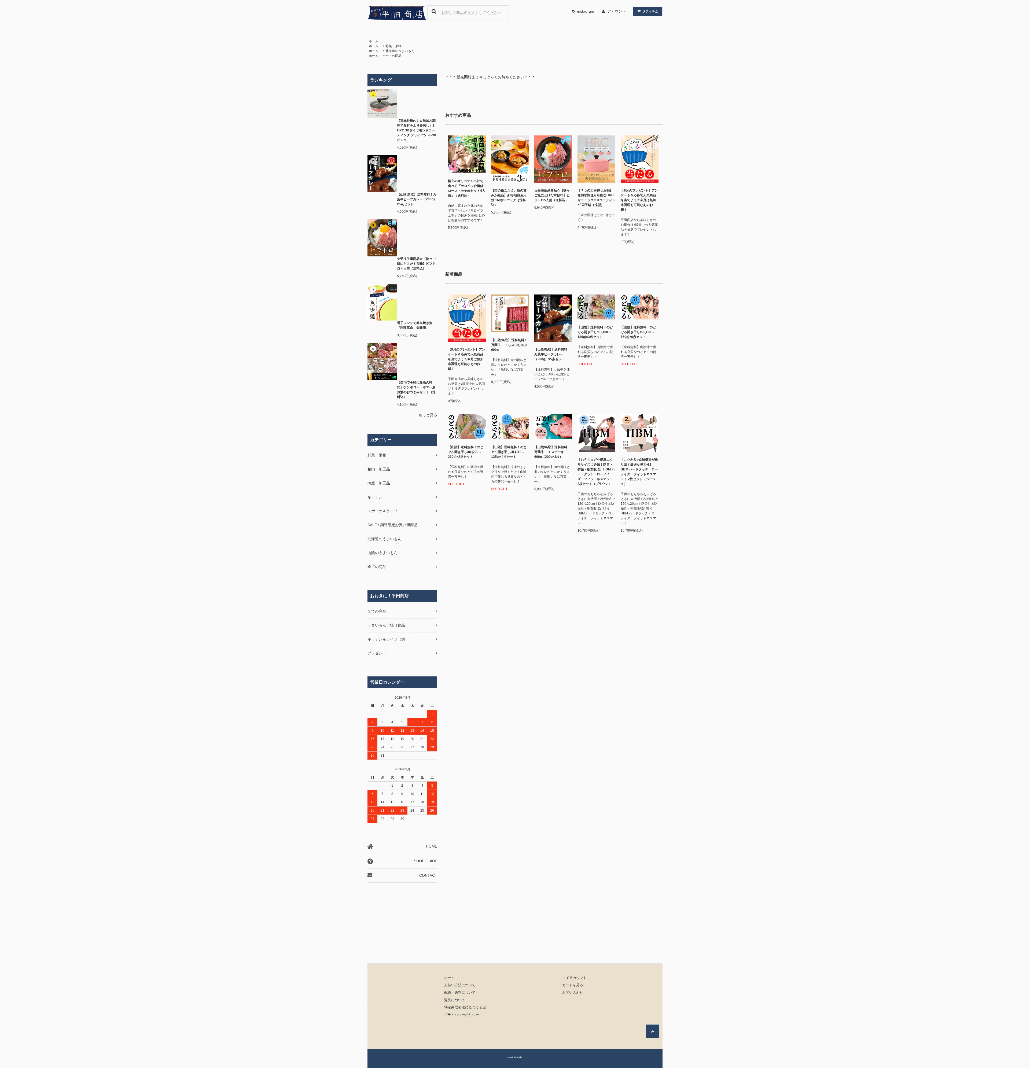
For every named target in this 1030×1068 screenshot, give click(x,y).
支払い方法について (460, 985)
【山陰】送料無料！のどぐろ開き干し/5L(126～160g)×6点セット (638, 332)
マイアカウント (574, 978)
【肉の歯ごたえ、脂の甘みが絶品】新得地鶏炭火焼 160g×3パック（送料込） (509, 198)
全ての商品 (393, 56)
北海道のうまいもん (399, 51)
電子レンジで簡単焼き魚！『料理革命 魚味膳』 (416, 325)
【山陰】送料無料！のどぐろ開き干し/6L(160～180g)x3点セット (595, 332)
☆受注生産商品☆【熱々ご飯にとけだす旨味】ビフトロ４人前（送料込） (416, 263)
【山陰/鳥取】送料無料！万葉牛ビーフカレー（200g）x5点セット (417, 199)
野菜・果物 (393, 46)
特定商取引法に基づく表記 (465, 1007)
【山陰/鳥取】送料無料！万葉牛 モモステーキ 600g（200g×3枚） (552, 452)
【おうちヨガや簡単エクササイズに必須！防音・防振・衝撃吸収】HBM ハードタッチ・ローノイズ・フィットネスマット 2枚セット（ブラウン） (596, 472)
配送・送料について (460, 993)
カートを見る (572, 985)
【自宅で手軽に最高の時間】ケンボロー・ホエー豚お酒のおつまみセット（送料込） (416, 390)
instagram (585, 11)
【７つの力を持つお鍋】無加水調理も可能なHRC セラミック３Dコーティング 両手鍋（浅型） (596, 198)
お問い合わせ (572, 993)
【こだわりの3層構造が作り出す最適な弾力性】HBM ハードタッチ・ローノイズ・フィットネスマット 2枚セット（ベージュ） (639, 472)
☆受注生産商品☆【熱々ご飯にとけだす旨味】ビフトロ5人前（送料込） (552, 195)
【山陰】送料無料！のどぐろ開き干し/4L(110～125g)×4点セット (509, 452)
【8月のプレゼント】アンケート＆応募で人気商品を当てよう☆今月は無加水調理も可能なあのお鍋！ (639, 200)
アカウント (616, 11)
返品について (454, 1000)
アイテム (650, 11)
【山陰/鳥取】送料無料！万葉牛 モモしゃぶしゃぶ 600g (509, 345)
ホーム (373, 41)
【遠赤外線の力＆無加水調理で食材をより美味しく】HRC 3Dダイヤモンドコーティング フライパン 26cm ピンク (416, 130)
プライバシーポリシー (461, 1015)
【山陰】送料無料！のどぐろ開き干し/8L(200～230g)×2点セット (465, 452)
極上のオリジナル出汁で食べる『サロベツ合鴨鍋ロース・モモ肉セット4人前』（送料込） (466, 188)
